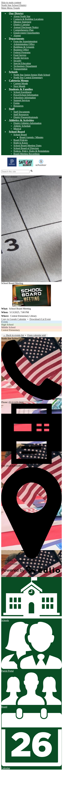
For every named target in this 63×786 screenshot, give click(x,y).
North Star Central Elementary (28, 77)
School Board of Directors (26, 148)
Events (4, 322)
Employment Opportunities (26, 32)
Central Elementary (10, 330)
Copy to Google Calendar (13, 319)
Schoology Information (24, 97)
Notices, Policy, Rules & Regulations (31, 151)
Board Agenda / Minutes (31, 137)
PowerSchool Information (25, 95)
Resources (18, 106)
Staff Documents (21, 111)
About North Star (21, 16)
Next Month (19, 86)
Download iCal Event (40, 319)
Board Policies (20, 140)
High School (7, 324)
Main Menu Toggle (10, 8)
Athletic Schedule (22, 126)
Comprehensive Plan (23, 30)
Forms (16, 103)
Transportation (20, 69)
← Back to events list (13, 335)
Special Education (22, 63)
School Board (20, 134)
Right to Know (20, 142)
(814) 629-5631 (16, 402)
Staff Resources (21, 114)
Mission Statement (22, 22)
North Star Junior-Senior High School (31, 74)
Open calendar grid (36, 335)
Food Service (19, 55)
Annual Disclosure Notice (26, 27)
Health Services (21, 58)
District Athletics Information (27, 123)
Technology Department (25, 66)
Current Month (20, 83)
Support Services (21, 100)
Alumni (17, 35)
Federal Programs (21, 52)
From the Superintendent (25, 41)
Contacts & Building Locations (28, 19)
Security (17, 60)
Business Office (21, 49)
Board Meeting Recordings (26, 153)
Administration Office (24, 44)
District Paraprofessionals (25, 117)
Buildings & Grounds (23, 47)
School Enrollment (22, 92)
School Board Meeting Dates (27, 145)
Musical (17, 128)
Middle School (8, 327)
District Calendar (21, 24)
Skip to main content (11, 2)
